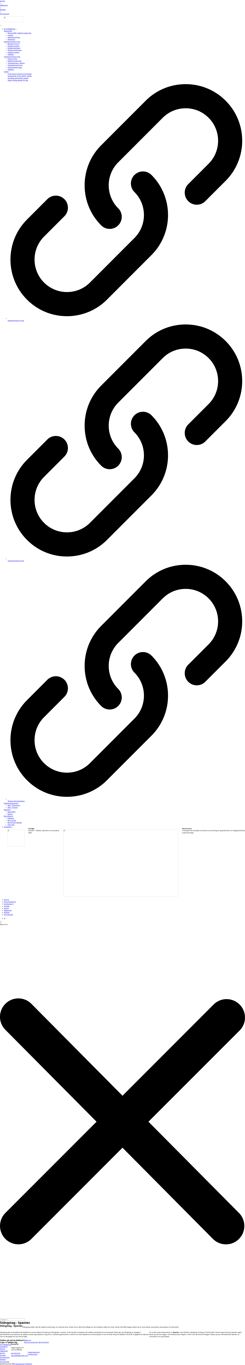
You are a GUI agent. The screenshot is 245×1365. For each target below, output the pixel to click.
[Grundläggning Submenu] (16, 29)
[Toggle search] (1, 922)
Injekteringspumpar (11, 803)
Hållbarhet (4, 5)
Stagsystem (8, 31)
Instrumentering (10, 902)
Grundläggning (9, 29)
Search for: (4, 924)
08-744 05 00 (15, 1353)
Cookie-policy (33, 1354)
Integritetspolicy (34, 1352)
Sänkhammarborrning (12, 42)
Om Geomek (4, 14)
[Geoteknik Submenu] (12, 827)
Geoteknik (8, 827)
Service (6, 900)
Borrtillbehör (8, 816)
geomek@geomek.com (19, 1356)
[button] (122, 1121)
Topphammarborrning (12, 57)
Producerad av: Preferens (22, 1364)
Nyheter (3, 10)
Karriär (2, 1)
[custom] (32, 1347)
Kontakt (7, 906)
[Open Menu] (1, 25)
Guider (6, 72)
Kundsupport (8, 904)
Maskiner (7, 810)
